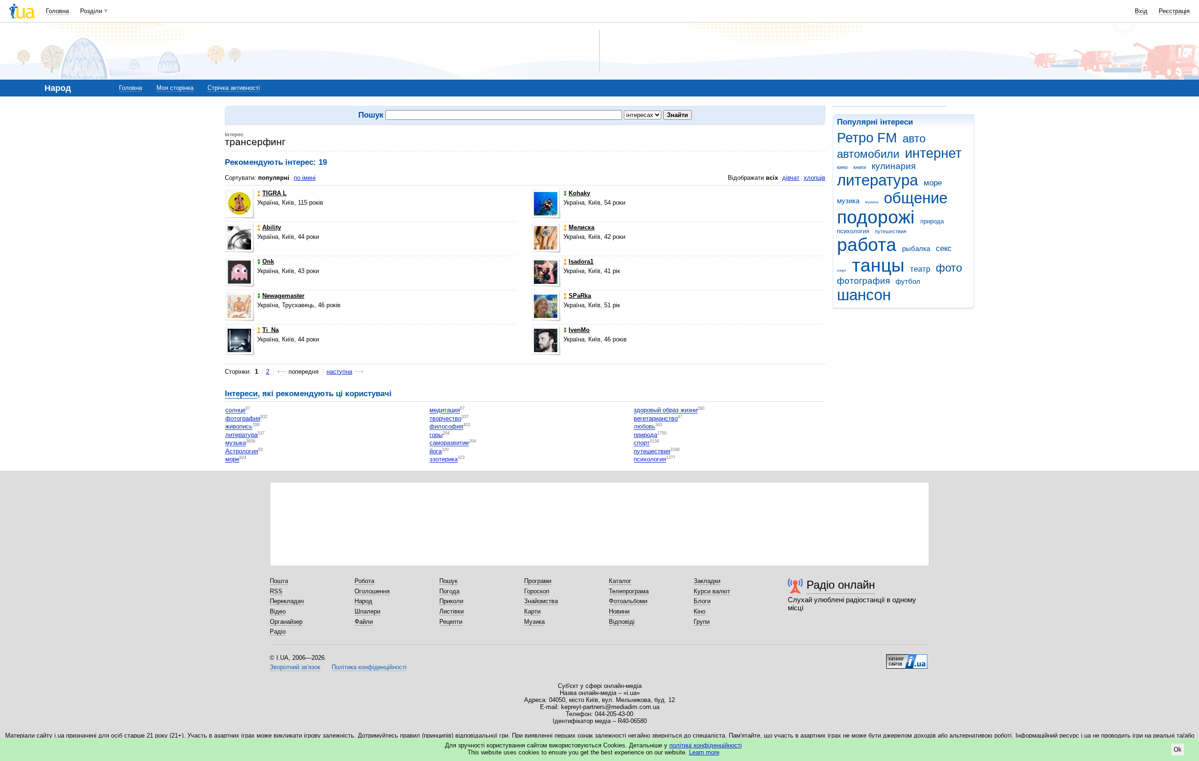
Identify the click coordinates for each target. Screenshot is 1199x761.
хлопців (814, 177)
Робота (364, 580)
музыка (871, 202)
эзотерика (443, 459)
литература (877, 180)
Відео (278, 611)
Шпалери (367, 611)
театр (920, 269)
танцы (878, 265)
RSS (276, 591)
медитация (444, 410)
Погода (449, 591)
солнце (235, 410)
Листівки (451, 611)
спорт (841, 270)
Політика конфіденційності (369, 667)
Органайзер (286, 621)
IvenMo (579, 329)
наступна (339, 371)
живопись (238, 426)
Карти (532, 611)
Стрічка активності (233, 87)
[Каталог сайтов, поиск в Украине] (906, 658)
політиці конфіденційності (705, 745)
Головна (57, 11)
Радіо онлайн (841, 584)
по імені (305, 177)
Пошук (448, 580)
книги (859, 167)
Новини (619, 611)
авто (914, 139)
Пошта (279, 580)
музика (848, 201)
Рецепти (450, 621)
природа (932, 221)
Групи (702, 621)
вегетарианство (656, 418)
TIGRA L (274, 193)
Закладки (707, 580)
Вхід (1141, 11)
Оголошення (372, 591)
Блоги (702, 601)
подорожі (876, 217)
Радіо (278, 631)
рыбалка (916, 248)
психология (853, 231)
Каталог (620, 580)
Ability (271, 227)
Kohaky (579, 193)
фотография (863, 281)
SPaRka (580, 295)
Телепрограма (629, 591)
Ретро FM (867, 137)
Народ (363, 601)
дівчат (790, 177)
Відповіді (622, 621)
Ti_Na (270, 329)
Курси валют (712, 591)
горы (436, 434)
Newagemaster (283, 295)
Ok (1178, 749)
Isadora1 (581, 261)
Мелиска (581, 227)
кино (842, 167)
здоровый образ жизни (665, 410)
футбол (908, 281)
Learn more (704, 752)
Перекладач (287, 601)
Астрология (241, 451)
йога (435, 451)
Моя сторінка (174, 87)
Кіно (699, 611)
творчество (445, 418)
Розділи (91, 11)
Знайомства (541, 601)
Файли (364, 621)
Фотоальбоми (628, 601)
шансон (864, 294)
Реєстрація (1174, 11)
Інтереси (241, 393)
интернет (933, 153)
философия (446, 426)
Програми (537, 580)
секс (944, 248)
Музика (534, 621)
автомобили (868, 154)
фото (949, 268)
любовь (644, 426)
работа (866, 245)
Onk (268, 261)
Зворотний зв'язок (295, 667)
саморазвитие (449, 443)
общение (915, 198)
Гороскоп (536, 591)
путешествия (890, 231)
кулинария (894, 166)
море (933, 182)
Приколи (451, 601)
